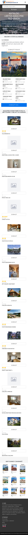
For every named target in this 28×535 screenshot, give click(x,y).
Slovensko (5, 40)
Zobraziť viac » (14, 105)
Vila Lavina (5, 434)
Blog (3, 522)
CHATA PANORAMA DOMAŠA (9, 327)
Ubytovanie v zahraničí (8, 520)
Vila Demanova (6, 133)
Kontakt (4, 524)
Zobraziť (14, 129)
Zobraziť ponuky (14, 49)
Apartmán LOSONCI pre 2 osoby (10, 155)
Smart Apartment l (7, 370)
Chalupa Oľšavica (7, 305)
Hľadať (14, 9)
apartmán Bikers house (8, 176)
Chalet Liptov (6, 219)
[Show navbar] (25, 2)
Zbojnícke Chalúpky (7, 455)
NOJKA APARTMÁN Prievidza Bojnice (11, 412)
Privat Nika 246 (6, 197)
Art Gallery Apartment (8, 284)
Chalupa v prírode (7, 391)
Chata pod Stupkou (7, 241)
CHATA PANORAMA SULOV (8, 262)
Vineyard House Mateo (8, 348)
